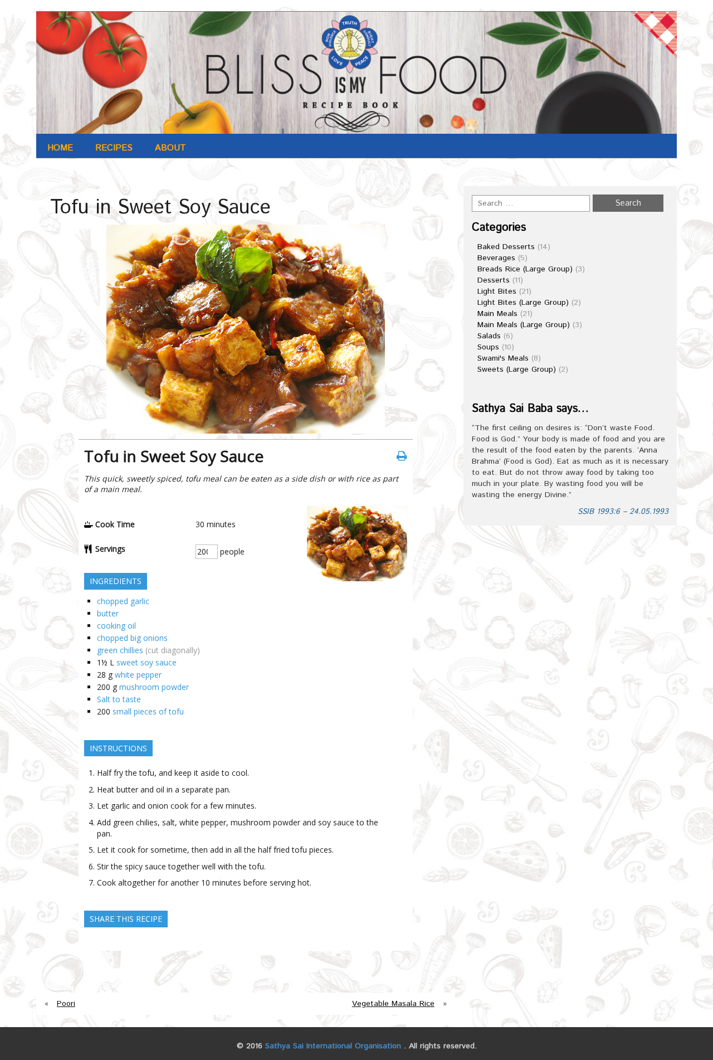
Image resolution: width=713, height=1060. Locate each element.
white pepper (138, 674)
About (170, 148)
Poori (66, 1003)
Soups (488, 347)
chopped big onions (132, 638)
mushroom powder (154, 687)
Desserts (493, 280)
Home (60, 148)
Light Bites (496, 291)
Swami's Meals (503, 358)
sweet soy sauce (146, 662)
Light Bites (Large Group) (523, 302)
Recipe (80, 175)
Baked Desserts (506, 246)
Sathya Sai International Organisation (333, 1046)
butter (108, 613)
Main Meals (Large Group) (523, 324)
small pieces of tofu (148, 711)
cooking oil (116, 625)
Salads (489, 336)
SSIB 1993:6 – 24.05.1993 (623, 511)
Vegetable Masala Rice (393, 1003)
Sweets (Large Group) (516, 369)
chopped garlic (123, 601)
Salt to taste (119, 699)
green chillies (120, 650)
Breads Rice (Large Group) (525, 269)
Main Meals (497, 313)
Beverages (496, 258)
